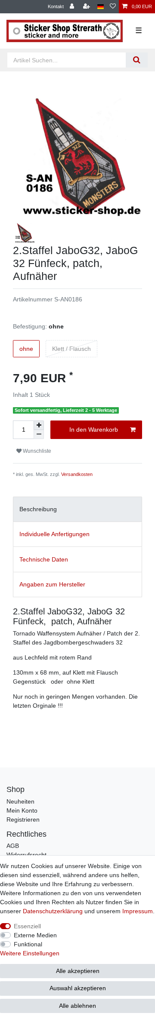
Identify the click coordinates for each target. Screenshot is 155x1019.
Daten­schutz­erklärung (53, 911)
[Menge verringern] (39, 434)
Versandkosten (77, 474)
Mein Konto (21, 810)
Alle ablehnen (77, 1005)
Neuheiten (20, 801)
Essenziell (27, 926)
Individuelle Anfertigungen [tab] (54, 534)
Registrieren (23, 819)
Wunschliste (36, 451)
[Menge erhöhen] (39, 425)
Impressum (137, 911)
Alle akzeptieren (77, 970)
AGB (12, 845)
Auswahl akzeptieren (78, 988)
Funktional (28, 944)
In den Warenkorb (93, 429)
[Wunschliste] (113, 6)
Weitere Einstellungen (29, 953)
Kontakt (56, 6)
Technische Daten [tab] (43, 559)
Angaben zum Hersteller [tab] (52, 584)
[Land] (100, 6)
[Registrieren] (87, 6)
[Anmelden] (73, 6)
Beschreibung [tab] (38, 509)
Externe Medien (35, 935)
